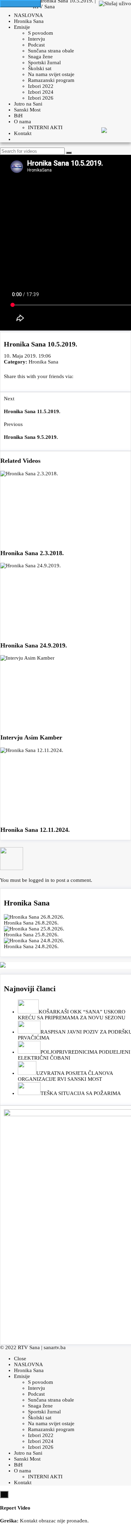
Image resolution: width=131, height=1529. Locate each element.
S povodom (40, 33)
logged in (39, 880)
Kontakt (22, 133)
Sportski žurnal (44, 62)
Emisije (22, 27)
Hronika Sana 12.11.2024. (35, 829)
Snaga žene (40, 56)
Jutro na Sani (28, 104)
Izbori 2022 (40, 86)
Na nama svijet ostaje (51, 74)
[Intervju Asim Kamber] (65, 691)
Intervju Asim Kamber (31, 737)
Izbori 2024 (40, 92)
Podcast (36, 45)
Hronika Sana (29, 21)
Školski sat (39, 68)
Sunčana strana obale (51, 50)
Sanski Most (27, 109)
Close (20, 1358)
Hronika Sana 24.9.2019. (33, 645)
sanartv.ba (55, 1347)
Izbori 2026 (40, 98)
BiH (18, 115)
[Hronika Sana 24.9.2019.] (65, 599)
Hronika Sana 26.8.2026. (31, 923)
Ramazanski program (51, 80)
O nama (22, 121)
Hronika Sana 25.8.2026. (31, 934)
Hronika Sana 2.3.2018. (32, 553)
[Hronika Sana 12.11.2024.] (65, 783)
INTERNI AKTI (45, 127)
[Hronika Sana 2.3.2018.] (65, 507)
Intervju (36, 39)
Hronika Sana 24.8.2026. (31, 946)
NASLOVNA (28, 15)
